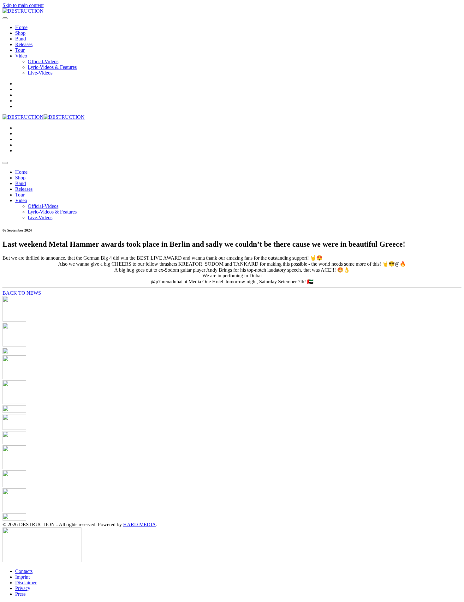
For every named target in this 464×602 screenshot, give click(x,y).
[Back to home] (23, 11)
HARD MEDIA (139, 524)
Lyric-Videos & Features (52, 67)
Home (21, 27)
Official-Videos (43, 61)
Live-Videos (40, 72)
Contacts (24, 571)
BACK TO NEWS (22, 293)
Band (20, 38)
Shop (20, 33)
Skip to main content (23, 5)
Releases (24, 44)
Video (21, 55)
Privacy (22, 588)
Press (20, 594)
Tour (20, 50)
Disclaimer (26, 582)
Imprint (22, 577)
